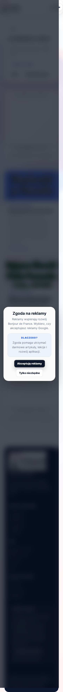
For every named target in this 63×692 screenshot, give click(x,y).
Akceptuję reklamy (29, 363)
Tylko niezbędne (29, 373)
